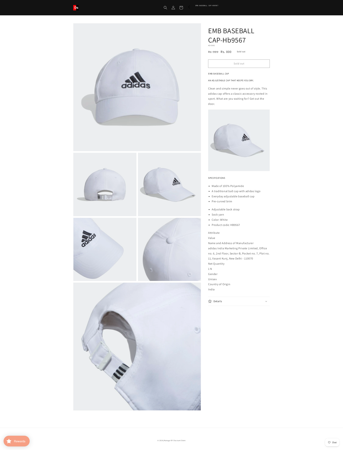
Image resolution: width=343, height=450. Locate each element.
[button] (165, 8)
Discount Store (179, 440)
